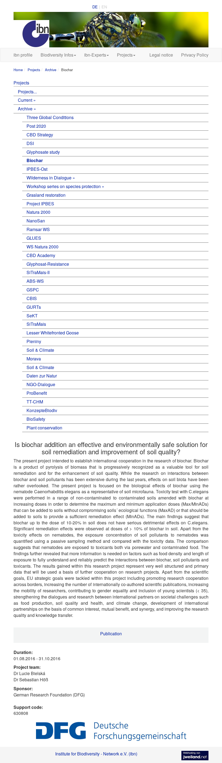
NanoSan (36, 221)
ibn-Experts (95, 55)
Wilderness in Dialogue (49, 178)
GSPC (33, 290)
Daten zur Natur (42, 376)
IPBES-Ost (37, 169)
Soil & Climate (40, 350)
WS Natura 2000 (42, 247)
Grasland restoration (46, 195)
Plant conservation (44, 428)
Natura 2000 (38, 212)
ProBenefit (37, 393)
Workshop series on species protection (64, 186)
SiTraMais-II (38, 272)
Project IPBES (40, 203)
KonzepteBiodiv (42, 410)
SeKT (32, 316)
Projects (125, 55)
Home (18, 69)
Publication (111, 633)
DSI (30, 143)
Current (25, 100)
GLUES (34, 238)
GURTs (34, 307)
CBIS (32, 298)
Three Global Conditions (50, 117)
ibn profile (23, 55)
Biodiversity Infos (57, 55)
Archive (50, 69)
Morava (34, 359)
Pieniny (34, 341)
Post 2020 (36, 126)
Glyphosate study (43, 152)
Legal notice (161, 55)
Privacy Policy (194, 55)
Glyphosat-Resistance (48, 264)
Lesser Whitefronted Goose (53, 333)
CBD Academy (41, 255)
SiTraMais (36, 324)
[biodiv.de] (111, 30)
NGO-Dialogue (41, 384)
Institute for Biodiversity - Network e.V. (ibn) (96, 754)
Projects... (27, 91)
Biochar (35, 160)
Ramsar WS (38, 229)
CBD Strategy (40, 134)
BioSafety (36, 419)
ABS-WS (35, 281)
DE (95, 6)
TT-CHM (35, 402)
